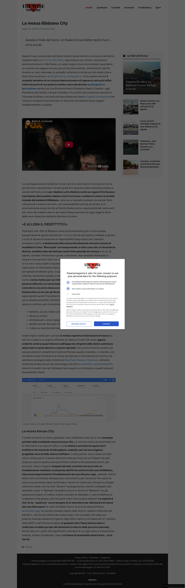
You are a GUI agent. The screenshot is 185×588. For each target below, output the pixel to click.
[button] (92, 294)
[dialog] (92, 294)
